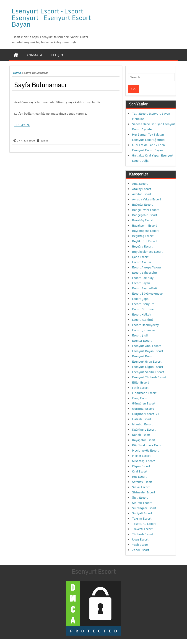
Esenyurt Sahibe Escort (148, 371)
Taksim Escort (141, 518)
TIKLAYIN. (22, 124)
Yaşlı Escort (140, 544)
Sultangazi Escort (144, 507)
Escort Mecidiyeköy (145, 324)
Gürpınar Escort (143, 408)
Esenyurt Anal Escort (146, 345)
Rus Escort (139, 476)
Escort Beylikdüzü (144, 288)
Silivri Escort (141, 487)
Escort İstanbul (142, 319)
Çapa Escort (140, 256)
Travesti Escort (142, 528)
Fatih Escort (140, 387)
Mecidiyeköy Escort (145, 450)
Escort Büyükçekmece (147, 293)
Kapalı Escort (141, 434)
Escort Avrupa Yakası (146, 267)
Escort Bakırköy (142, 277)
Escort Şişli (140, 335)
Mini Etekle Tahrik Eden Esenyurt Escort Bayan (148, 147)
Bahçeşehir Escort (144, 214)
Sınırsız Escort (142, 502)
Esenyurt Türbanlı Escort (149, 377)
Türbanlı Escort (142, 534)
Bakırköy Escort (142, 220)
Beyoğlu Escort (142, 246)
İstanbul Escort (142, 424)
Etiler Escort (140, 382)
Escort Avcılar (141, 262)
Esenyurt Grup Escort (146, 361)
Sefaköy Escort (142, 481)
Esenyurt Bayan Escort (147, 351)
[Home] (15, 54)
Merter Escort (141, 455)
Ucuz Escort (140, 539)
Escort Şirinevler (143, 330)
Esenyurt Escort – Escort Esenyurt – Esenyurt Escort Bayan (51, 17)
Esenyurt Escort (143, 356)
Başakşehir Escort (144, 225)
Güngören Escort (143, 403)
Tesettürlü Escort (144, 523)
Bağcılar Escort (142, 204)
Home (17, 73)
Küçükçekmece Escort (147, 445)
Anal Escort (140, 183)
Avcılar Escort (141, 194)
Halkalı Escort (141, 419)
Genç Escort (140, 398)
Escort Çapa (140, 298)
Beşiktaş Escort (142, 235)
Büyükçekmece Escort (147, 251)
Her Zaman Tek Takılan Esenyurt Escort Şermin (148, 137)
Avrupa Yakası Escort (146, 199)
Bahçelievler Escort (145, 209)
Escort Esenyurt (143, 303)
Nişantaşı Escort (143, 460)
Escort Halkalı (141, 314)
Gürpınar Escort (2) (145, 413)
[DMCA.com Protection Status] (93, 607)
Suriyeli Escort (142, 513)
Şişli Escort (140, 497)
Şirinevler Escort (143, 492)
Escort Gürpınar (143, 309)
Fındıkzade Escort (144, 392)
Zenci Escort (140, 549)
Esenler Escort (142, 340)
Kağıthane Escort (144, 429)
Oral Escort (139, 471)
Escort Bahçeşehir (144, 272)
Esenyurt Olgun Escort (147, 366)
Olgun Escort (141, 466)
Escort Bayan (141, 282)
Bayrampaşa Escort (145, 230)
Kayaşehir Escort (143, 439)
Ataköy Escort (141, 188)
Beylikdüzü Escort (144, 241)
